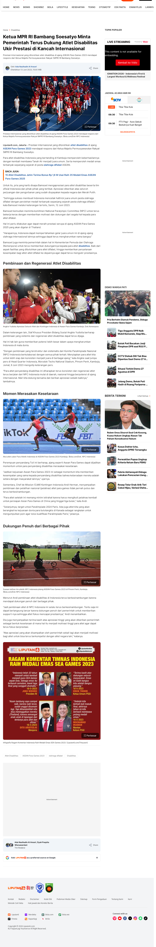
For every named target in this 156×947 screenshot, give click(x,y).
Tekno (91, 7)
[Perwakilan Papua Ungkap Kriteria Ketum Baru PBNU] (111, 461)
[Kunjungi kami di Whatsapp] (140, 918)
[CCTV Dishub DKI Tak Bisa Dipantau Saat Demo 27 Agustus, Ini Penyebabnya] (111, 357)
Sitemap (83, 899)
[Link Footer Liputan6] (21, 888)
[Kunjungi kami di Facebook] (125, 918)
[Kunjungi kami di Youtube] (120, 918)
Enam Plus (135, 7)
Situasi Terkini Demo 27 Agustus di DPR (131, 370)
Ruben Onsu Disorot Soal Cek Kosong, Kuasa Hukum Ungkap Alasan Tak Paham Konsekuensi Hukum (127, 435)
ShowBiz (39, 7)
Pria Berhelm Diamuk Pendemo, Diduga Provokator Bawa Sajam (127, 321)
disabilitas (84, 245)
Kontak (11, 899)
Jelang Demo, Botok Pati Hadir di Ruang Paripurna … (133, 383)
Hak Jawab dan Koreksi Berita (40, 903)
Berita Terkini (115, 395)
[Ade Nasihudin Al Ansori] (7, 68)
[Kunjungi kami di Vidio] (114, 918)
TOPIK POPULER (113, 30)
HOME (6, 7)
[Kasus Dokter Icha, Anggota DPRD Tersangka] (111, 448)
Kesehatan (78, 7)
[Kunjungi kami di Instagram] (135, 918)
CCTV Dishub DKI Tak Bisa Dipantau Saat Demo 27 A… (133, 358)
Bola (50, 7)
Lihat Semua (143, 396)
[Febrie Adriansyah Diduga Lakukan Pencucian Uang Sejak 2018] (111, 473)
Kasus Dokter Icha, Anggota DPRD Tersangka (132, 448)
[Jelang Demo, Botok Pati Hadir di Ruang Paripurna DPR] (111, 383)
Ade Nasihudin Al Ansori (26, 66)
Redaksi (22, 899)
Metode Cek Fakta (15, 903)
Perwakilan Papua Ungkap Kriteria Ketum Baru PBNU (132, 461)
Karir (130, 899)
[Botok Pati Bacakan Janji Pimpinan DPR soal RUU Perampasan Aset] (111, 345)
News (16, 7)
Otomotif (105, 7)
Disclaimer (34, 899)
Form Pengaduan (99, 899)
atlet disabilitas (79, 145)
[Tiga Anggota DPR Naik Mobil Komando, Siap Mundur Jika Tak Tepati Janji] (111, 332)
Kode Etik (48, 899)
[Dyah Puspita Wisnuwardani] (11, 845)
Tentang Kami (117, 899)
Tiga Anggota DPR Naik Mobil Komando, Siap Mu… (132, 332)
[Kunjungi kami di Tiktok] (145, 918)
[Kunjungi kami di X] (130, 918)
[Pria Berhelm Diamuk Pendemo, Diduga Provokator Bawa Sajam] (128, 303)
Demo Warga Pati (116, 287)
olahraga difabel (53, 164)
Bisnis (26, 7)
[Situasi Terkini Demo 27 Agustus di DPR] (111, 370)
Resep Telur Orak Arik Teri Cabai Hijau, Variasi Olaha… (133, 486)
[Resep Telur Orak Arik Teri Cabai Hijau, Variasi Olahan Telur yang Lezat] (111, 486)
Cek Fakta (120, 7)
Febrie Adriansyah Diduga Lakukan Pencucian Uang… (133, 474)
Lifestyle (62, 7)
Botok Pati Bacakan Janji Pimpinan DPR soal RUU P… (132, 345)
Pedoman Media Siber (66, 899)
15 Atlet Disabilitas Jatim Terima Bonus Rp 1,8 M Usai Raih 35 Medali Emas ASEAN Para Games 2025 (50, 176)
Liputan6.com (29, 926)
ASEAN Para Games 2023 (17, 148)
